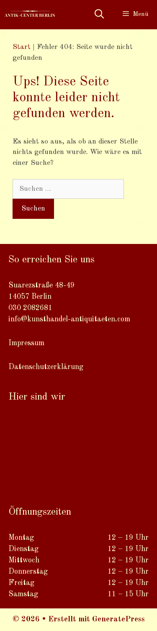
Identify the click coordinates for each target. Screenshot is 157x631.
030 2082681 (30, 308)
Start (22, 47)
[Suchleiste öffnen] (99, 14)
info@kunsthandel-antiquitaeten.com (69, 319)
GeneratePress (118, 619)
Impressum (26, 343)
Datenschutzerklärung (45, 367)
